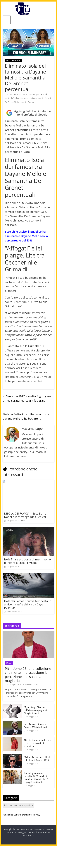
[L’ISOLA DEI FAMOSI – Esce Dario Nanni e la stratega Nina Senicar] (29, 481)
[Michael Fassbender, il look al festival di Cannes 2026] (12, 755)
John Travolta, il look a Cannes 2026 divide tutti (35, 726)
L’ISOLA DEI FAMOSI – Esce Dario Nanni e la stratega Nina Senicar (25, 515)
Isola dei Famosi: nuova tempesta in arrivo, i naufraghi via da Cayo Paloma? (27, 604)
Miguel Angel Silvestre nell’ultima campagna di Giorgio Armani (35, 710)
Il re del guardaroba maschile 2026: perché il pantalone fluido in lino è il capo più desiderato (37, 778)
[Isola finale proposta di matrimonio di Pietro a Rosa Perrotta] (29, 529)
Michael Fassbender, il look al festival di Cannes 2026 (37, 759)
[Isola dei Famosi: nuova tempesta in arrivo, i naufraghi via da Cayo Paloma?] (29, 574)
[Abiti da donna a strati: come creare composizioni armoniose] (12, 738)
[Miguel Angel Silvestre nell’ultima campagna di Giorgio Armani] (12, 705)
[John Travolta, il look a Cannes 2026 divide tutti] (12, 722)
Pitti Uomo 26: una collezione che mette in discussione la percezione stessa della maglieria (28, 674)
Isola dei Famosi (13, 60)
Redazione (8, 814)
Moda (8, 663)
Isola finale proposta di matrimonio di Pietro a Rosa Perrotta (27, 561)
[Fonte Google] (28, 113)
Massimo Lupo (32, 94)
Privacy (36, 814)
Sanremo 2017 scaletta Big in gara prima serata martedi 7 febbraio (27, 398)
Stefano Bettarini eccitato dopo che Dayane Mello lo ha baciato (26, 416)
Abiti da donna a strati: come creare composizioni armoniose (38, 743)
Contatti (17, 814)
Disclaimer (27, 814)
